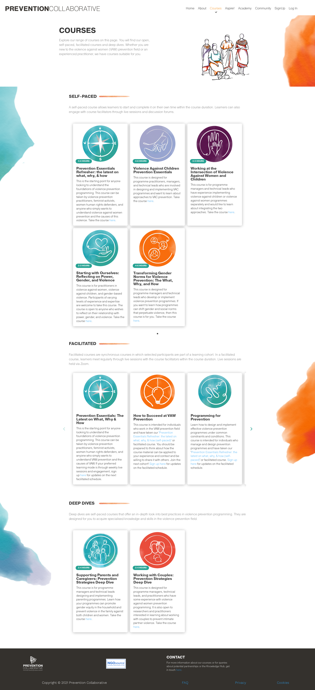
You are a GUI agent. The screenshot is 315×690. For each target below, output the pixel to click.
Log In (293, 9)
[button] (157, 333)
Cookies (283, 683)
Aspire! (230, 9)
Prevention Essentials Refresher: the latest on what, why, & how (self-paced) (214, 456)
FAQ (185, 683)
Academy (245, 9)
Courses (215, 9)
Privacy (240, 683)
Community (263, 9)
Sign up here (157, 464)
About (202, 9)
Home (190, 9)
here (136, 321)
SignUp (280, 9)
